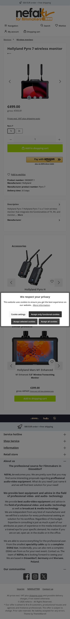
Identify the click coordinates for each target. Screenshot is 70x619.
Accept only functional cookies (45, 314)
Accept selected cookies (24, 321)
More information (41, 305)
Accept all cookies (49, 321)
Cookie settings (18, 314)
